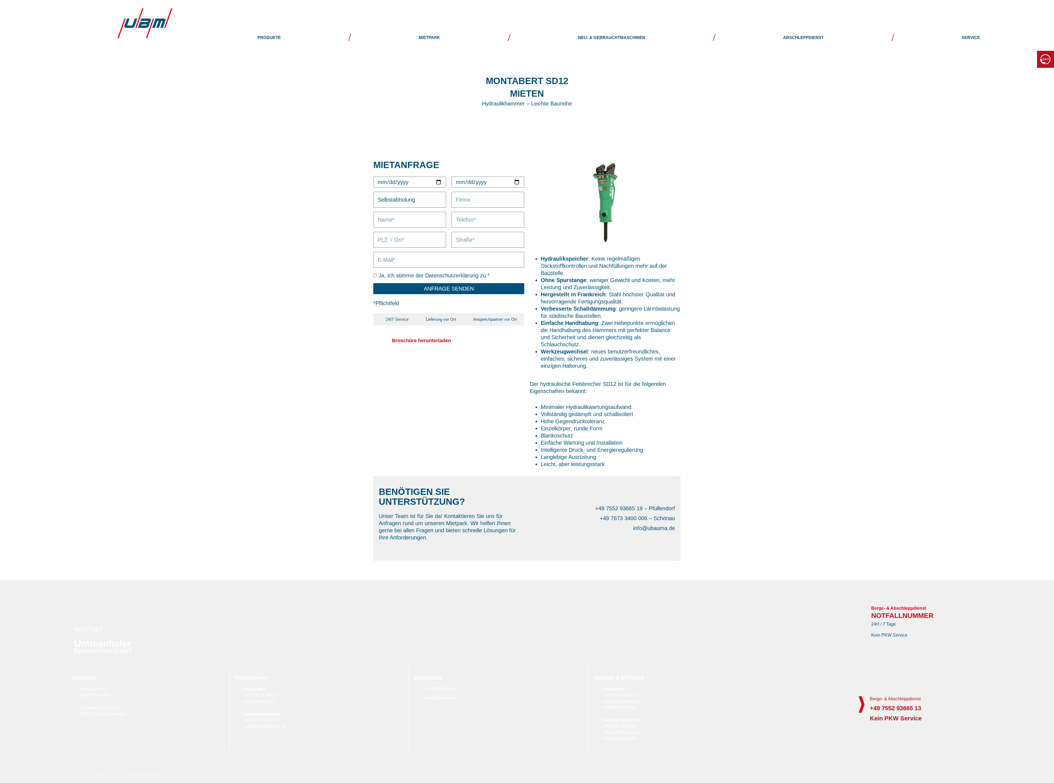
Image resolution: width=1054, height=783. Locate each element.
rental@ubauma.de (619, 707)
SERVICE (971, 37)
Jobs (953, 9)
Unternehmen (855, 9)
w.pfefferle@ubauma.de (265, 726)
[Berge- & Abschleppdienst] (861, 704)
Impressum (103, 775)
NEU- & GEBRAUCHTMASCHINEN (611, 37)
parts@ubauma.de (439, 697)
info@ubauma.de (259, 701)
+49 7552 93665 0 (260, 695)
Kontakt (1000, 9)
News (911, 9)
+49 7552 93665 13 (1009, 59)
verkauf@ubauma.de (621, 701)
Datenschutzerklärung (142, 775)
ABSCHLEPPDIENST (803, 37)
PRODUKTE (269, 37)
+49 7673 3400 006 (261, 720)
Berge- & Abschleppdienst (895, 698)
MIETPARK (429, 37)
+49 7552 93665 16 (440, 689)
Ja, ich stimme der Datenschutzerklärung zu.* (434, 275)
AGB (80, 775)
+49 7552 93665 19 (619, 695)
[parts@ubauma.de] (417, 697)
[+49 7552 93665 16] (417, 689)
